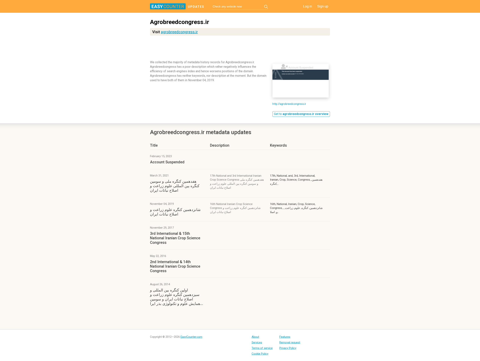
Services (257, 342)
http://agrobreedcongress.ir (289, 104)
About (255, 336)
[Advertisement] (240, 49)
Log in (307, 6)
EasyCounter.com (191, 336)
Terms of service (262, 348)
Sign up (322, 6)
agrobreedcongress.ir (179, 32)
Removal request (289, 342)
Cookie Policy (260, 353)
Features (284, 336)
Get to (301, 114)
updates (196, 6)
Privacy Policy (287, 348)
